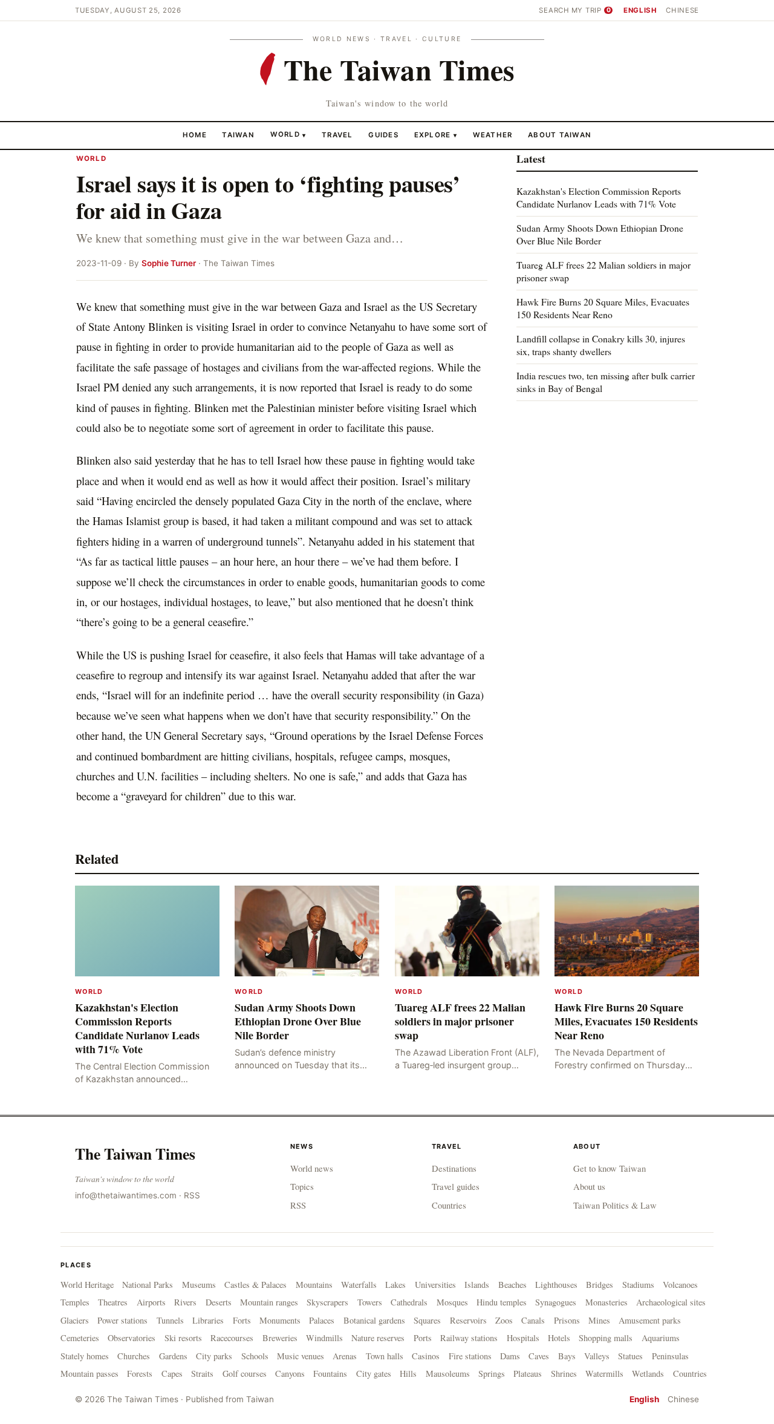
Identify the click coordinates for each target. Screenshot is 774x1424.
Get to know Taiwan (609, 1168)
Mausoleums (448, 1373)
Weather (493, 134)
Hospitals (523, 1338)
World (285, 134)
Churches (133, 1356)
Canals (533, 1320)
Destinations (454, 1168)
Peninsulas (670, 1356)
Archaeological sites (671, 1302)
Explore (435, 134)
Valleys (597, 1356)
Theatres (113, 1302)
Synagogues (555, 1302)
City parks (214, 1356)
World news (311, 1168)
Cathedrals (409, 1302)
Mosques (452, 1302)
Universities (435, 1284)
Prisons (567, 1320)
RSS (192, 1195)
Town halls (384, 1356)
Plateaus (527, 1373)
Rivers (185, 1302)
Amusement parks (650, 1320)
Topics (302, 1186)
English (640, 10)
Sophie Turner (168, 263)
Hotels (559, 1338)
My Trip (591, 10)
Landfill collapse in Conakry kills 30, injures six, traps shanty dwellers (600, 345)
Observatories (131, 1338)
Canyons (290, 1373)
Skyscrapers (327, 1302)
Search (554, 10)
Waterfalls (359, 1284)
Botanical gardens (374, 1320)
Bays (567, 1356)
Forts (242, 1320)
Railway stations (469, 1338)
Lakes (395, 1284)
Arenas (345, 1356)
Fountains (330, 1373)
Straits (202, 1373)
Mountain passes (89, 1373)
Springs (491, 1373)
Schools (254, 1356)
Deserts (219, 1302)
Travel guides (456, 1186)
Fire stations (470, 1356)
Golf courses (245, 1373)
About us (589, 1186)
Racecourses (231, 1338)
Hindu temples (501, 1302)
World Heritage (87, 1284)
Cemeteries (79, 1338)
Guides (383, 134)
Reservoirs (468, 1320)
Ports (423, 1338)
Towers (369, 1302)
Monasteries (606, 1302)
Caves (538, 1356)
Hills (408, 1373)
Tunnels (170, 1320)
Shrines (564, 1373)
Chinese (682, 10)
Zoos (504, 1320)
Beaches (512, 1284)
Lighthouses (556, 1284)
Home (195, 134)
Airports (151, 1302)
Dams (510, 1356)
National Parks (147, 1284)
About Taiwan (559, 134)
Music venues (300, 1356)
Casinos (426, 1356)
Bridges (599, 1284)
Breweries (280, 1338)
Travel (337, 134)
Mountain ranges (269, 1302)
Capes (172, 1373)
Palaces (321, 1320)
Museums (199, 1284)
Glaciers (74, 1320)
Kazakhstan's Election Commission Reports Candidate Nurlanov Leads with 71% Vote (598, 197)
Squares (427, 1320)
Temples (74, 1302)
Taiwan (238, 134)
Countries (449, 1205)
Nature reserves (378, 1338)
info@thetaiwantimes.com (126, 1195)
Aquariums (661, 1338)
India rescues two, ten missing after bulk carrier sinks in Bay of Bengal (605, 381)
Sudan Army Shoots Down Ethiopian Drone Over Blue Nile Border (599, 234)
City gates (373, 1373)
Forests (139, 1373)
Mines (599, 1320)
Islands (476, 1284)
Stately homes (84, 1356)
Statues (630, 1356)
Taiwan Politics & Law (615, 1205)
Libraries (208, 1320)
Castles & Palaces (255, 1284)
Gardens (173, 1356)
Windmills (324, 1338)
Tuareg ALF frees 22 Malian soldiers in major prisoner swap (603, 271)
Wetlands (648, 1373)
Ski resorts (183, 1338)
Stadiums (638, 1284)
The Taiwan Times (135, 1153)
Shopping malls (606, 1338)
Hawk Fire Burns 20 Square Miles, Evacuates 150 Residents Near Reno (602, 308)
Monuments (280, 1320)
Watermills (604, 1373)
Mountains (314, 1284)
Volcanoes (680, 1284)
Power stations (122, 1320)
